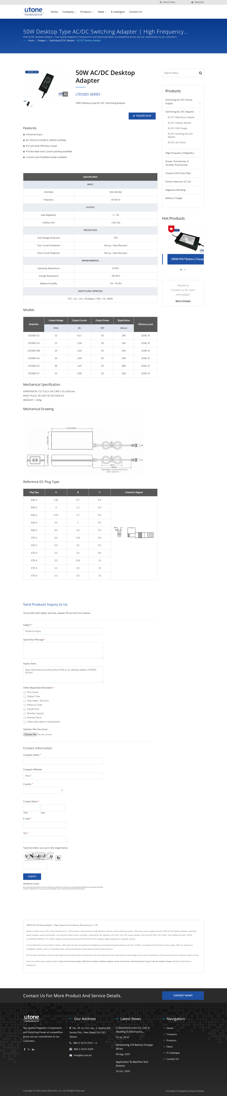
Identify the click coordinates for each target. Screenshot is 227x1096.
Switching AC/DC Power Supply (178, 102)
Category (42, 41)
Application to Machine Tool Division (132, 1063)
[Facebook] (24, 1049)
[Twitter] (28, 1049)
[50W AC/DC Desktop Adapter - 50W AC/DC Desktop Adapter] (65, 94)
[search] (160, 2)
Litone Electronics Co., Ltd (53, 1091)
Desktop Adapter (106, 961)
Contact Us (135, 11)
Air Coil (176, 961)
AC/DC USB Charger (177, 128)
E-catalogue (118, 11)
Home (54, 11)
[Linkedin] (33, 1049)
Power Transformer (122, 961)
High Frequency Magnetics (179, 153)
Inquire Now (143, 116)
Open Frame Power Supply (70, 961)
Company (68, 11)
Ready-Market (197, 1091)
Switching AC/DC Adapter (61, 41)
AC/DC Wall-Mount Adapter (181, 117)
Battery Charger (174, 198)
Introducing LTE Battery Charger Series (134, 1046)
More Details (183, 301)
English (199, 2)
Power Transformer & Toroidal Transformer (177, 163)
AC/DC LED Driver (177, 142)
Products (86, 11)
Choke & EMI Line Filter (178, 173)
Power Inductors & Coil (178, 181)
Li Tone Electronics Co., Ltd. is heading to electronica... (133, 1029)
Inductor (154, 961)
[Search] (201, 73)
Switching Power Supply (140, 961)
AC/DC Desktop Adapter (89, 41)
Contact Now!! (183, 995)
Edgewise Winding (175, 190)
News (101, 11)
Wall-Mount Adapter (90, 961)
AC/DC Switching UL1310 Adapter (180, 135)
